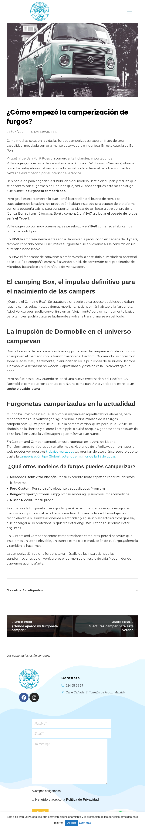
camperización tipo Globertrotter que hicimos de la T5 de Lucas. (68, 456)
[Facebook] (24, 697)
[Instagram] (34, 697)
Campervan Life (44, 132)
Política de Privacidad (82, 799)
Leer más (85, 822)
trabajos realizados (60, 451)
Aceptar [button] (71, 822)
